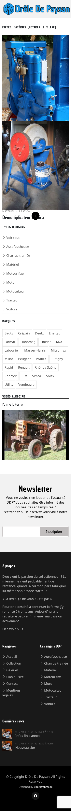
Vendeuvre (26, 384)
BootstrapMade (43, 787)
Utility (9, 384)
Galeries (12, 670)
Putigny (57, 359)
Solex (50, 376)
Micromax (58, 350)
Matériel (12, 264)
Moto (10, 282)
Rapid (9, 367)
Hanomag (28, 342)
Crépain (24, 333)
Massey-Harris (35, 350)
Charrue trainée (18, 255)
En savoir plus (12, 629)
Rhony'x (11, 376)
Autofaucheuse (17, 246)
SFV (24, 376)
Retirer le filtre (42, 27)
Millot (9, 359)
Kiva (59, 342)
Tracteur (12, 300)
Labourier (12, 350)
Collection (13, 663)
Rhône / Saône (45, 367)
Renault (24, 367)
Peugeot (24, 359)
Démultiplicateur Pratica (23, 217)
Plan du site (15, 677)
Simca (36, 376)
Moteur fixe (15, 273)
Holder (46, 342)
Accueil (11, 656)
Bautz (9, 333)
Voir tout (13, 237)
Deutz (39, 333)
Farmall (10, 342)
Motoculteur (15, 291)
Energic (54, 333)
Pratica (41, 359)
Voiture (11, 309)
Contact (12, 683)
